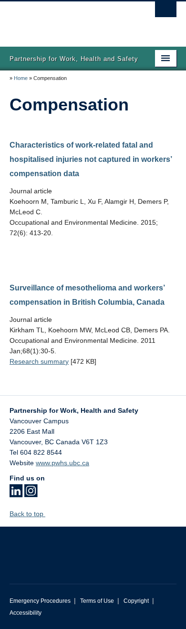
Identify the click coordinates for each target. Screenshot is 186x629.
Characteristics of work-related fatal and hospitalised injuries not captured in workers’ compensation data (91, 159)
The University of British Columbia (68, 19)
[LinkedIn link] (16, 494)
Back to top (27, 514)
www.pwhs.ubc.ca (62, 463)
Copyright (136, 601)
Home (21, 78)
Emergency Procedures (40, 601)
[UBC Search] (165, 11)
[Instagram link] (30, 494)
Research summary (39, 361)
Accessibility (25, 612)
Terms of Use (97, 601)
